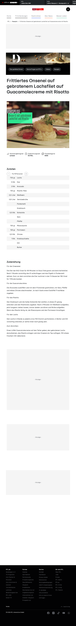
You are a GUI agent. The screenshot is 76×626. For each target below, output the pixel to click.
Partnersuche (26, 577)
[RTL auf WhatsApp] (69, 613)
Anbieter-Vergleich (28, 597)
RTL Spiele (59, 579)
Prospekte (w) (26, 600)
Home (8, 606)
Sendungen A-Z (10, 572)
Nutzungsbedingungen (45, 582)
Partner (24, 569)
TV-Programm (10, 574)
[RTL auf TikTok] (58, 613)
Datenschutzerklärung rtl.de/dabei (45, 589)
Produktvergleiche (28, 579)
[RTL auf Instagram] (53, 613)
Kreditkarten (26, 587)
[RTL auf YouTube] (64, 613)
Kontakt (41, 572)
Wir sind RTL (59, 569)
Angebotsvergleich (28, 592)
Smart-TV (9, 597)
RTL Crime (59, 585)
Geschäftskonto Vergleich (27, 584)
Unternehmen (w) (27, 595)
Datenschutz (43, 580)
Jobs (57, 574)
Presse (58, 577)
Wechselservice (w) (28, 590)
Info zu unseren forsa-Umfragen (45, 597)
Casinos (24, 572)
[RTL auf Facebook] (48, 613)
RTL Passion (59, 590)
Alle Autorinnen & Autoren (11, 584)
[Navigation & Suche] (68, 9)
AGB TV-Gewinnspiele (45, 585)
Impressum (42, 574)
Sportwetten (26, 574)
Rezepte (14, 21)
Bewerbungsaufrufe (12, 592)
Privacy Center (43, 577)
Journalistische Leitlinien (10, 589)
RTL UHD (8, 595)
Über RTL (58, 572)
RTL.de (8, 569)
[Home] (38, 9)
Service (41, 569)
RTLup (57, 582)
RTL (9, 21)
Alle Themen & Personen (10, 578)
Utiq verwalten (43, 592)
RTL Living (59, 587)
